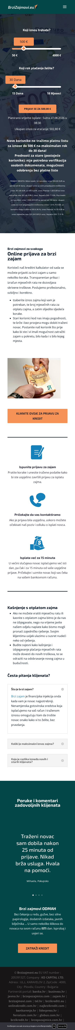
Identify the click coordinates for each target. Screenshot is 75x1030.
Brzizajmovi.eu (27, 973)
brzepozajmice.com (36, 996)
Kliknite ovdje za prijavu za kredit (37, 416)
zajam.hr (58, 996)
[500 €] (23, 48)
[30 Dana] (15, 86)
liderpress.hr (48, 1010)
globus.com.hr (50, 1015)
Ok (54, 1026)
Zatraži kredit (37, 948)
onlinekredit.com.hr (22, 1006)
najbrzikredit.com (51, 1006)
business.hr (56, 991)
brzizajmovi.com (20, 1001)
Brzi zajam (18, 696)
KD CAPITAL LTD (52, 977)
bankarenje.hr (26, 1010)
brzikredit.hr (19, 1020)
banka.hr (39, 991)
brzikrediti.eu (54, 1001)
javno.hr (14, 996)
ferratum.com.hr (25, 1015)
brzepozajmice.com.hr (46, 1020)
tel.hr (38, 1001)
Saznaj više (62, 1026)
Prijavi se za (37, 108)
